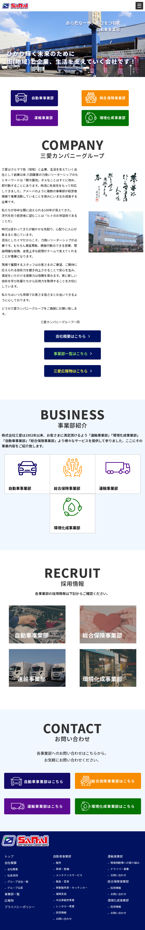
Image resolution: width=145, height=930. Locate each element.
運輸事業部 (115, 856)
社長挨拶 (12, 875)
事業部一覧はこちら (71, 353)
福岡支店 (61, 894)
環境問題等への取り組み (125, 863)
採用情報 (61, 912)
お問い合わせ (64, 919)
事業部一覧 (12, 894)
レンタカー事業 (65, 906)
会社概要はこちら (71, 336)
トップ (9, 856)
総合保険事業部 (118, 881)
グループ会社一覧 (17, 881)
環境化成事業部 (118, 900)
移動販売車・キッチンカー (72, 887)
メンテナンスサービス (69, 875)
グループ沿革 (15, 888)
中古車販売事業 (65, 900)
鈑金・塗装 (62, 881)
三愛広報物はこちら (71, 371)
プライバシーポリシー (20, 907)
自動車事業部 (62, 856)
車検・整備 (62, 869)
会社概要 (11, 862)
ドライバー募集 (119, 869)
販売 (58, 863)
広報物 (9, 900)
